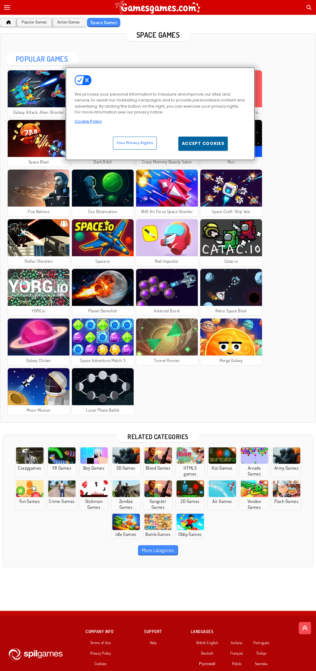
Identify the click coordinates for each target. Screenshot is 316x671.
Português (261, 642)
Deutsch (207, 653)
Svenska (261, 663)
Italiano (237, 642)
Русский (207, 663)
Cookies (100, 663)
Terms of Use (100, 642)
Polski (236, 663)
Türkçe (261, 653)
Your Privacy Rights (134, 142)
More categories (158, 550)
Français (236, 653)
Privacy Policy (100, 653)
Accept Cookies (203, 143)
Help (153, 642)
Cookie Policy (88, 121)
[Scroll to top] (305, 628)
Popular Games (34, 22)
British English (207, 642)
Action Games (68, 22)
